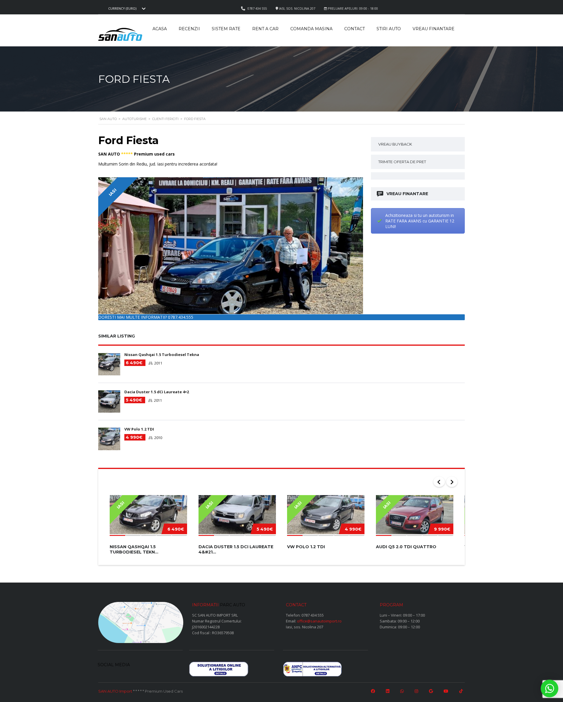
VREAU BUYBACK (395, 144)
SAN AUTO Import (115, 691)
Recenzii (189, 28)
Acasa (159, 28)
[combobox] (126, 8)
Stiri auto (389, 28)
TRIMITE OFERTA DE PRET (402, 161)
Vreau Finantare (434, 28)
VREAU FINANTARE (407, 193)
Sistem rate (226, 28)
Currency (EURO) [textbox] (122, 8)
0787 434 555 (312, 615)
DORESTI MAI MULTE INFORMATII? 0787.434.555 (145, 317)
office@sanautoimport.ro (319, 621)
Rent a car (265, 28)
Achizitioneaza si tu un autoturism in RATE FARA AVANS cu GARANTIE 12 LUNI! (419, 220)
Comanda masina (311, 28)
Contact (354, 28)
